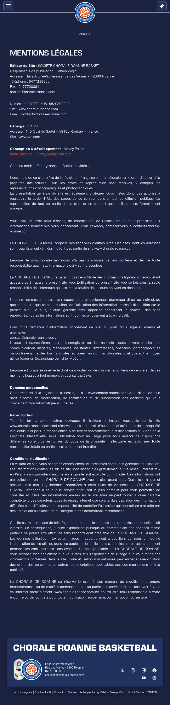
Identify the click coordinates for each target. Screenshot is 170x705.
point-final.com (21, 154)
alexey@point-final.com (54, 154)
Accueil (85, 33)
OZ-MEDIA (152, 692)
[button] (7, 6)
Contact (58, 692)
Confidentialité (43, 692)
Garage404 (116, 692)
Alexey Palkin (99, 692)
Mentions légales (22, 692)
